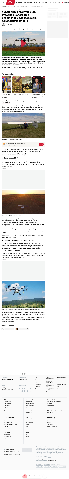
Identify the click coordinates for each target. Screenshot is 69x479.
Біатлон (27, 440)
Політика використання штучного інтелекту (50, 381)
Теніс (27, 438)
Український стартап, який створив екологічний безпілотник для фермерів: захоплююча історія (30, 6)
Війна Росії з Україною (31, 399)
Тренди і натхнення (8, 438)
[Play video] (23, 43)
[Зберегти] (41, 29)
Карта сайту (59, 388)
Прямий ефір (7, 405)
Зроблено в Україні (11, 6)
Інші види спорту (29, 441)
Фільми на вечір (29, 422)
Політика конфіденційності (50, 378)
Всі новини (19, 2)
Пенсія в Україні (7, 428)
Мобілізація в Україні (52, 399)
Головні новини (7, 401)
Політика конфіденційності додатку (50, 385)
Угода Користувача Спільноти (50, 389)
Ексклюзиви (37, 2)
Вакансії (59, 382)
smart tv (54, 466)
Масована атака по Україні (31, 409)
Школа (48, 420)
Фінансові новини (8, 422)
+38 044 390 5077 (23, 379)
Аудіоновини (7, 409)
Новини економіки (9, 417)
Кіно (27, 417)
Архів (58, 386)
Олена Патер (9, 24)
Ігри (50, 2)
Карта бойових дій (30, 403)
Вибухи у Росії (29, 410)
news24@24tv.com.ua (7, 379)
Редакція (37, 379)
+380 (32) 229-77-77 (44, 459)
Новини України (28, 2)
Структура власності (61, 384)
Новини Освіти (51, 417)
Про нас (36, 377)
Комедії (27, 424)
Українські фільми (30, 420)
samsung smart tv (62, 466)
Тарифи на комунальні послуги (11, 424)
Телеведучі (37, 386)
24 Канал (4, 6)
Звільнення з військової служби (54, 401)
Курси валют (7, 420)
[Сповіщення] (60, 3)
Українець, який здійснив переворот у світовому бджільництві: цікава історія (23, 101)
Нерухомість (7, 432)
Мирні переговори (30, 405)
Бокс (27, 434)
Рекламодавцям (38, 388)
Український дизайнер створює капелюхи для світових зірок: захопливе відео (22, 236)
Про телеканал (38, 384)
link (19, 388)
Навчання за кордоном (52, 426)
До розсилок (27, 449)
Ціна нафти (6, 418)
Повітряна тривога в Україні (32, 407)
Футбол (27, 436)
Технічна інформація (61, 377)
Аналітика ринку (7, 434)
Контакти (59, 379)
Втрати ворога (29, 412)
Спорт (27, 432)
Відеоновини (7, 407)
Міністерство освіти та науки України (55, 418)
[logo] (10, 2)
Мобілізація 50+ (50, 403)
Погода (5, 410)
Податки (6, 426)
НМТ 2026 (49, 422)
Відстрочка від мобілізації (53, 409)
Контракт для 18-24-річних (53, 407)
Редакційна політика (39, 382)
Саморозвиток (50, 424)
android (39, 466)
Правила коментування (51, 391)
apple (47, 466)
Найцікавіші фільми (30, 418)
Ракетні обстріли (29, 401)
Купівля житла (7, 436)
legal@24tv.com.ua (52, 460)
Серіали (27, 426)
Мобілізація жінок (51, 405)
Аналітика (44, 2)
